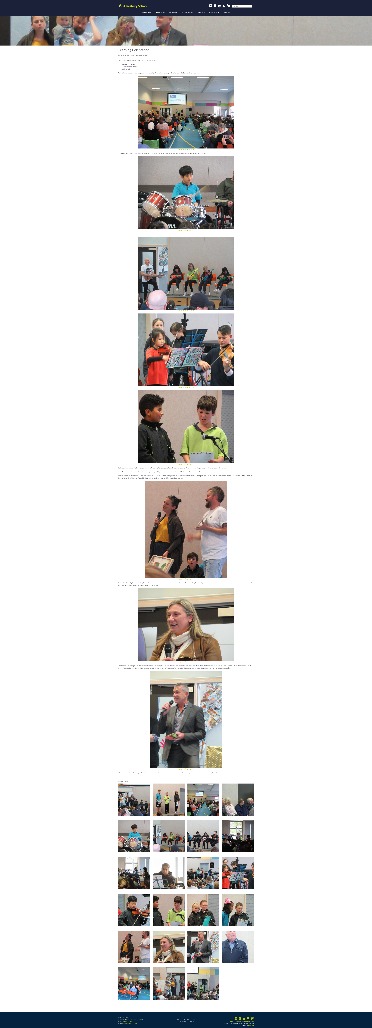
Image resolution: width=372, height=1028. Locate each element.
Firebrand (251, 1025)
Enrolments (160, 13)
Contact (227, 13)
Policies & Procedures (248, 1021)
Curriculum (173, 13)
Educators (201, 13)
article (224, 468)
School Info (146, 13)
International (214, 13)
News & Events (187, 13)
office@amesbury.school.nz (129, 1023)
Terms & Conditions (235, 1021)
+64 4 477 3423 (127, 1021)
